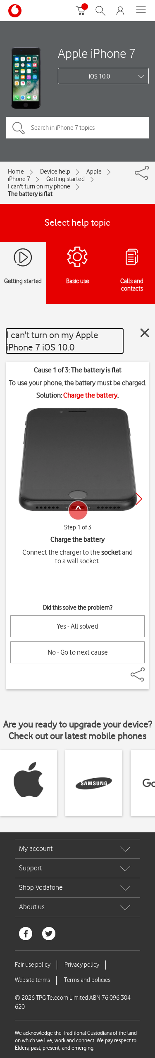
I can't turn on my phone (39, 186)
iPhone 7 (19, 179)
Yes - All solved (77, 626)
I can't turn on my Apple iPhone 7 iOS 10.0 (52, 341)
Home (16, 171)
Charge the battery (90, 395)
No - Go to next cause (78, 652)
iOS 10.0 (99, 76)
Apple (94, 171)
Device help (55, 171)
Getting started (65, 179)
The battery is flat (30, 194)
